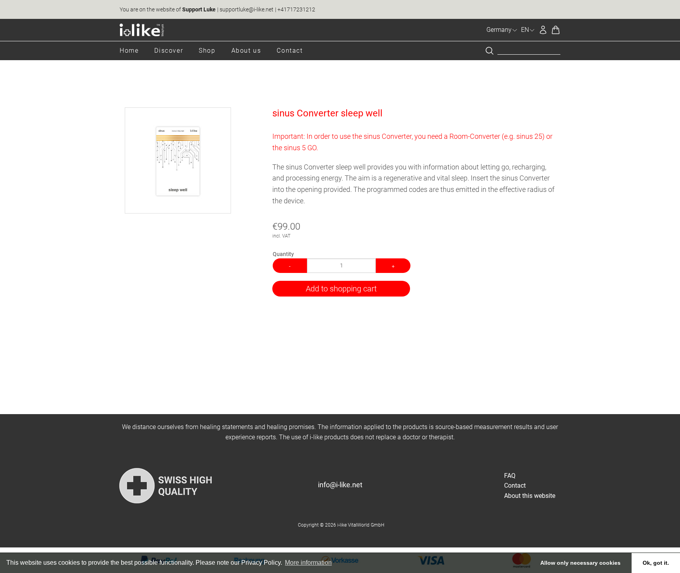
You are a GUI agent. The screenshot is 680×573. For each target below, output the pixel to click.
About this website (529, 495)
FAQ (510, 475)
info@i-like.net (340, 485)
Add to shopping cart (341, 288)
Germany (499, 29)
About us (246, 50)
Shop (207, 50)
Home (129, 50)
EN (525, 29)
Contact (290, 50)
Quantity (283, 254)
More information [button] (308, 562)
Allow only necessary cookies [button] (580, 563)
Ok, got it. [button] (656, 563)
